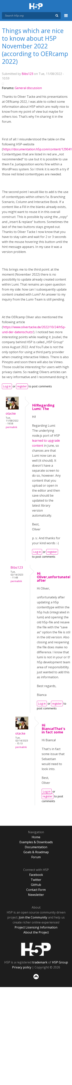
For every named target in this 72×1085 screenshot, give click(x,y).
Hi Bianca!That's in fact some (53, 728)
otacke (11, 413)
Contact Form (36, 890)
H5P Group (60, 962)
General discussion (28, 88)
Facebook (36, 875)
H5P (36, 949)
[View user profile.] (12, 408)
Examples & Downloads (36, 842)
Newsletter (36, 895)
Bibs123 (27, 74)
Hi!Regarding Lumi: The (43, 407)
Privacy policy (21, 967)
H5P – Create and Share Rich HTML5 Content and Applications (36, 6)
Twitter (36, 880)
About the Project (36, 932)
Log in (7, 386)
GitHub (36, 885)
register (22, 386)
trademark (39, 962)
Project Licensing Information (36, 927)
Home (36, 837)
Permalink (11, 427)
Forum (36, 857)
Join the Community (33, 917)
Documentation (36, 847)
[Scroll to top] (36, 979)
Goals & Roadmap (36, 852)
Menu (66, 17)
